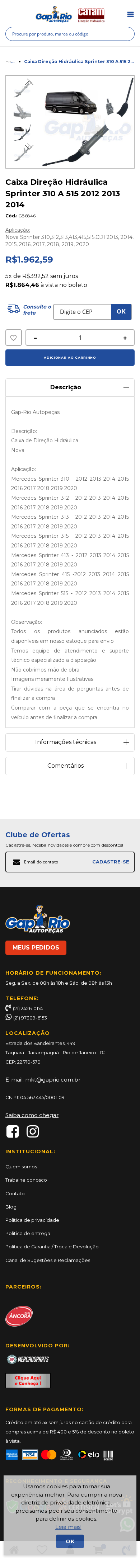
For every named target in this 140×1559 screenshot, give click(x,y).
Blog (11, 1207)
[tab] (70, 385)
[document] (70, 1515)
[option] (22, 132)
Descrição (65, 387)
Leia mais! (68, 1526)
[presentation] (114, 122)
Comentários (65, 765)
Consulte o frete (37, 310)
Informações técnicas (65, 742)
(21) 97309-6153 (30, 1018)
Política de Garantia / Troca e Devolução (52, 1246)
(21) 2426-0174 (28, 1008)
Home (11, 61)
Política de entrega (27, 1233)
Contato (15, 1193)
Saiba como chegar (32, 1115)
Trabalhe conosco (26, 1180)
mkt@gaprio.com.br (52, 1079)
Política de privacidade (32, 1220)
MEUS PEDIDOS (36, 947)
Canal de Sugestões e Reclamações (47, 1260)
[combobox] (70, 34)
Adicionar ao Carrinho (70, 357)
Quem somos (21, 1166)
